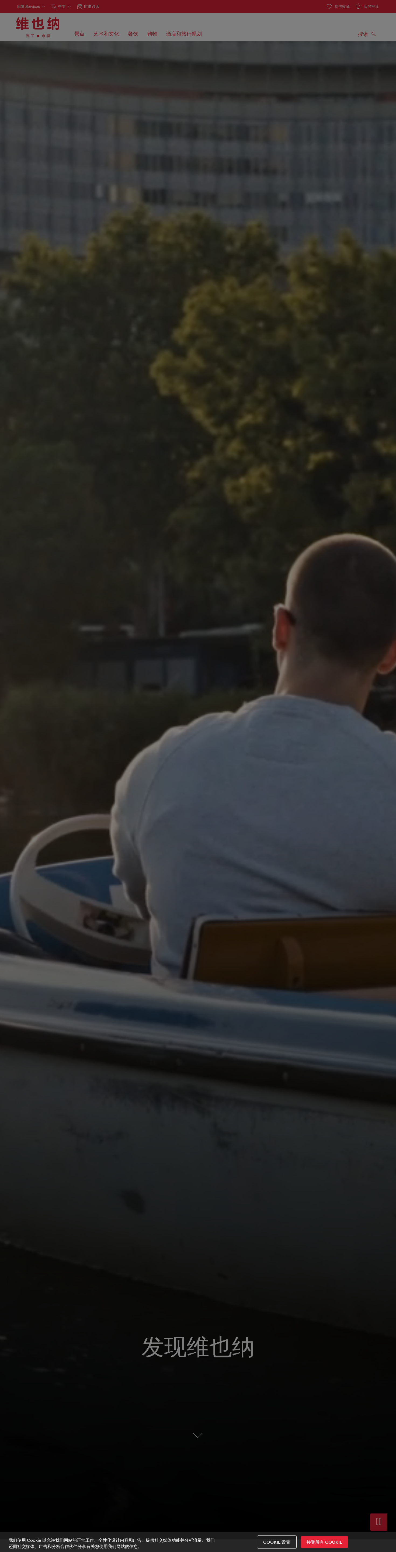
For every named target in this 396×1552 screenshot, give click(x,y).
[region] (198, 1542)
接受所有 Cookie (324, 1541)
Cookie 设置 (276, 1541)
